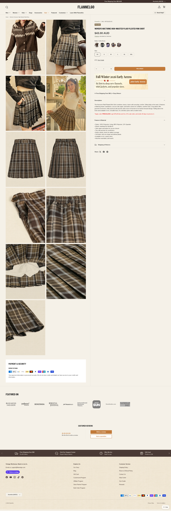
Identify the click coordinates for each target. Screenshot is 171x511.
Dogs (30, 13)
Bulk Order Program (79, 488)
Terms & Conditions (161, 503)
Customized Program (79, 477)
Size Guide (122, 481)
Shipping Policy (123, 467)
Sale (45, 13)
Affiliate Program (78, 481)
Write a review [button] (101, 432)
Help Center (122, 477)
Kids (23, 13)
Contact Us (122, 474)
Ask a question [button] (101, 436)
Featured (54, 13)
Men (7, 13)
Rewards (121, 484)
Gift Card (76, 474)
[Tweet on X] (100, 152)
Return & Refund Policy (126, 471)
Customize (62, 13)
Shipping (97, 36)
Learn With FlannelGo (77, 13)
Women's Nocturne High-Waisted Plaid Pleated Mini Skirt (20, 17)
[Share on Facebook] (104, 152)
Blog (74, 471)
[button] (164, 7)
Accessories (38, 13)
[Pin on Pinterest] (107, 152)
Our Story (76, 467)
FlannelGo (97, 21)
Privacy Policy (151, 503)
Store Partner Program (80, 484)
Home (7, 17)
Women (15, 13)
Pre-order (139, 68)
